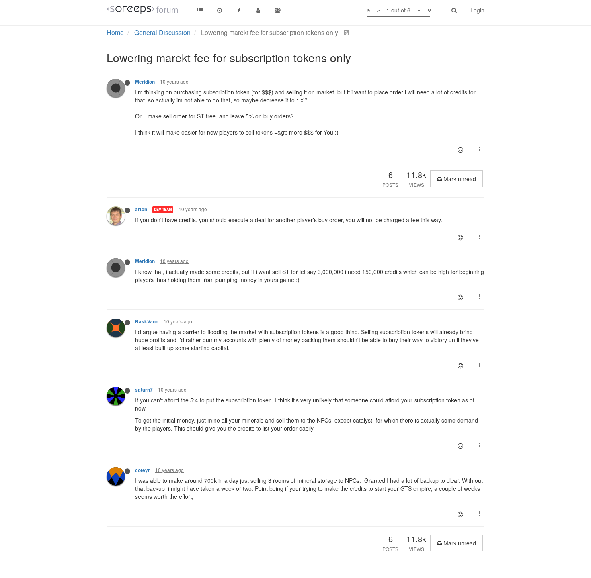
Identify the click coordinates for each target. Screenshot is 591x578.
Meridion (145, 81)
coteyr (142, 470)
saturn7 (144, 389)
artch (141, 209)
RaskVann (146, 321)
